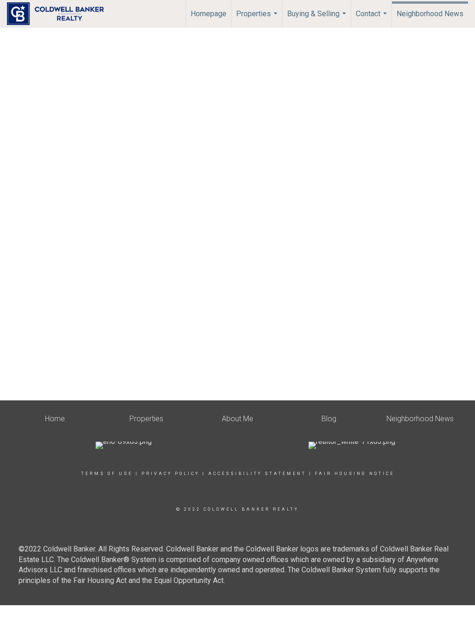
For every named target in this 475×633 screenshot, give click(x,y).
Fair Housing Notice (354, 473)
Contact (372, 18)
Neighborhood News (430, 13)
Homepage (208, 13)
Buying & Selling (317, 18)
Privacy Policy (170, 473)
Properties (258, 18)
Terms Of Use (107, 473)
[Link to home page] (60, 14)
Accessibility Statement (257, 473)
